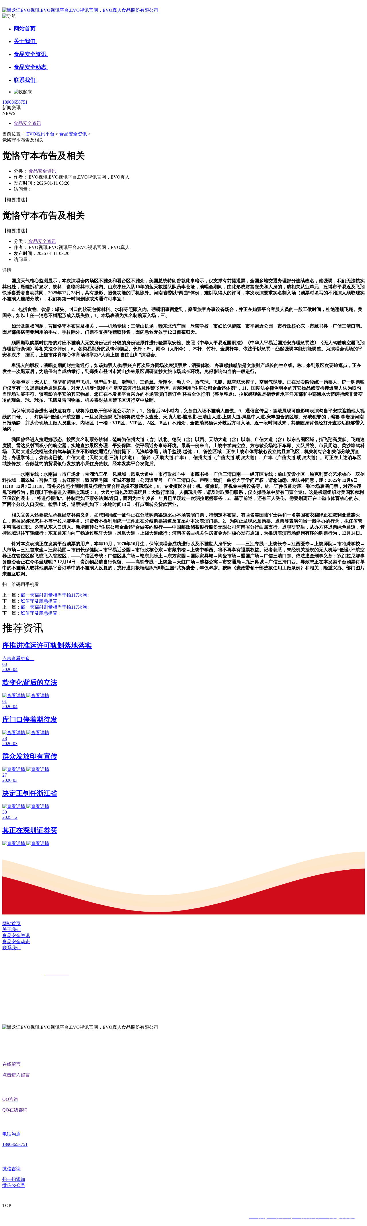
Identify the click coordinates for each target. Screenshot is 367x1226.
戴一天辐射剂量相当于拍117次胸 (54, 595)
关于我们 (25, 41)
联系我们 (25, 80)
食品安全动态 (31, 67)
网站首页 (25, 29)
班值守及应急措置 (39, 601)
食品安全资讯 (31, 54)
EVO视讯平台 (40, 134)
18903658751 (15, 102)
